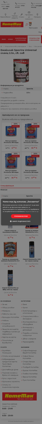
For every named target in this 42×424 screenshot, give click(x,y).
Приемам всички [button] (21, 216)
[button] (21, 221)
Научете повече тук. (32, 211)
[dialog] (21, 212)
